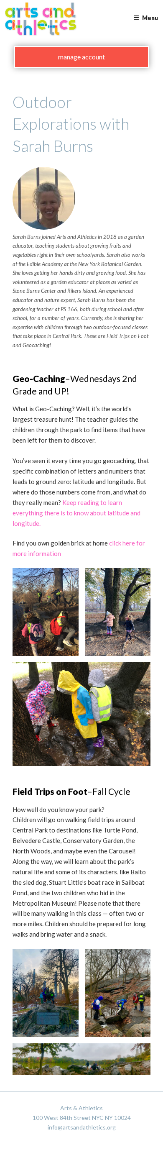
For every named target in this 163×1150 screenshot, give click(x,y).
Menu (150, 17)
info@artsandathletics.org (82, 1127)
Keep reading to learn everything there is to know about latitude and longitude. (76, 513)
